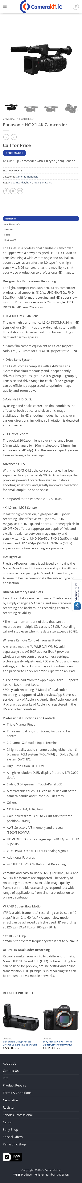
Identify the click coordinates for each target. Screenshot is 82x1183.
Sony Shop (10, 1130)
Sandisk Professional (18, 1115)
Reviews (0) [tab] (10, 240)
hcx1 (36, 182)
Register (9, 1107)
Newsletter (10, 1100)
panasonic (46, 182)
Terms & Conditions (17, 1093)
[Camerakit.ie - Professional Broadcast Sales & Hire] (41, 6)
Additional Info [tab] (12, 224)
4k (10, 182)
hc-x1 (29, 182)
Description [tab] (10, 218)
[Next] (72, 59)
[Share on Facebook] (6, 191)
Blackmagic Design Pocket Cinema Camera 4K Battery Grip (20, 1043)
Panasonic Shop (14, 1144)
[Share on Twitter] (13, 191)
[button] (5, 6)
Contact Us (11, 1071)
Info (5, 1078)
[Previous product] (14, 137)
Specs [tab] (7, 234)
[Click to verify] (12, 1157)
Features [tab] (8, 229)
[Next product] (6, 137)
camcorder (19, 182)
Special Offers (13, 1137)
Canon (7, 1122)
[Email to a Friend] (20, 191)
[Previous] (9, 59)
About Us (9, 1063)
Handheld (26, 119)
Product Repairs (14, 1085)
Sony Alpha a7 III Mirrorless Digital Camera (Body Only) (57, 1043)
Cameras (9, 119)
